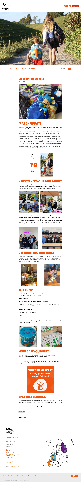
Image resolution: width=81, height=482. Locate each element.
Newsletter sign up (11, 468)
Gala (50, 5)
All (14, 68)
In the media (32, 68)
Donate (37, 7)
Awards (18, 68)
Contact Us (43, 7)
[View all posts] (10, 69)
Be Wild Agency (27, 480)
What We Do (32, 5)
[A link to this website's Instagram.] (70, 6)
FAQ (18, 466)
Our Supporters (56, 5)
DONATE (75, 6)
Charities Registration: (11, 462)
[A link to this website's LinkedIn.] (67, 6)
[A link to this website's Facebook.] (64, 6)
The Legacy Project (42, 5)
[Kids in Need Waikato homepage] (10, 6)
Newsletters (24, 68)
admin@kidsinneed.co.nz (13, 454)
